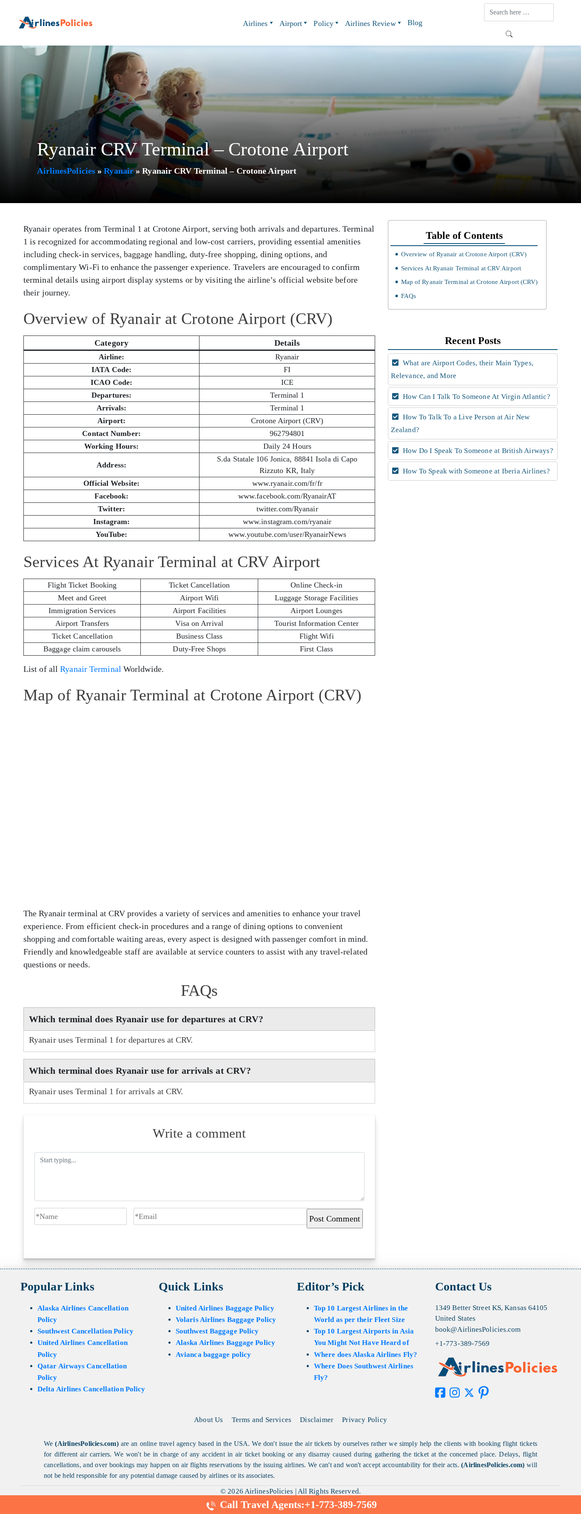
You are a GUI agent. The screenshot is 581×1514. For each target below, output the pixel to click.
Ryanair (119, 170)
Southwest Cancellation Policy (85, 1331)
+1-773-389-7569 (462, 1343)
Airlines (255, 23)
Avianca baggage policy (213, 1355)
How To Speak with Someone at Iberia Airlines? (475, 471)
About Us (208, 1420)
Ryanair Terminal (90, 669)
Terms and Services (262, 1420)
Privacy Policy (364, 1420)
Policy (323, 23)
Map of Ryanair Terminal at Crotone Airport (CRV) (469, 281)
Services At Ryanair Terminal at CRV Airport (461, 268)
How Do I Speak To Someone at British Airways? (477, 451)
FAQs (408, 295)
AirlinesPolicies (66, 170)
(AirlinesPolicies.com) (86, 1443)
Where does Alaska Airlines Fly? (365, 1355)
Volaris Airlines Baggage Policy (226, 1320)
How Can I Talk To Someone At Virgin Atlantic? (475, 397)
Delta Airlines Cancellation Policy (91, 1389)
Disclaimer (316, 1420)
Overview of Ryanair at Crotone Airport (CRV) (464, 254)
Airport (290, 23)
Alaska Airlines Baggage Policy (225, 1343)
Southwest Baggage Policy (217, 1331)
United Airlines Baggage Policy (225, 1308)
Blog (414, 22)
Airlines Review (370, 23)
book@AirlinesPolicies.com (478, 1329)
